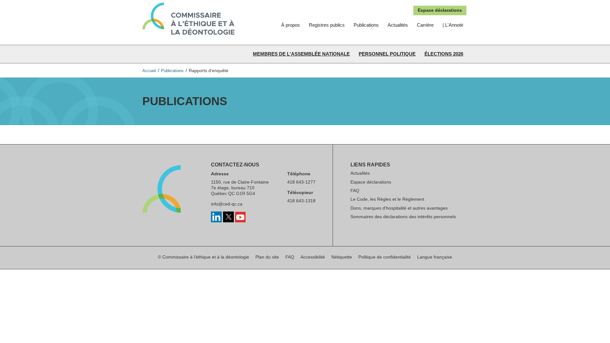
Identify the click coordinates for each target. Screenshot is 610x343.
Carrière (425, 25)
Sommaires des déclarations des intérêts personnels (403, 216)
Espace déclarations (440, 10)
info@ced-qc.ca (226, 203)
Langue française (434, 256)
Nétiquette (341, 256)
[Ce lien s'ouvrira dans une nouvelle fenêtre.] (216, 220)
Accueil (149, 70)
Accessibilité (313, 256)
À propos (290, 25)
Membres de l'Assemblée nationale (301, 54)
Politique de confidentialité (384, 256)
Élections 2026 (443, 54)
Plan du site (267, 256)
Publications (366, 25)
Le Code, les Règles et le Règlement (387, 199)
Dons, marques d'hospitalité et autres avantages (399, 208)
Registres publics (327, 25)
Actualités (398, 25)
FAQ (354, 190)
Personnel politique (387, 54)
